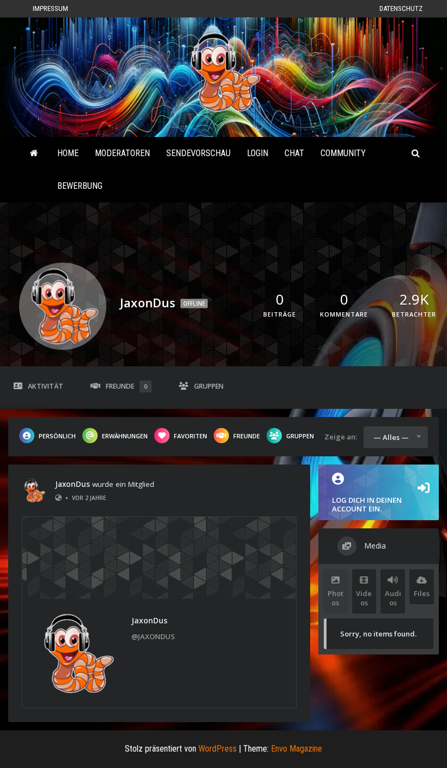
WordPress (217, 748)
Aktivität (45, 386)
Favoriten (190, 436)
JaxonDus (72, 484)
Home (67, 153)
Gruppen (209, 386)
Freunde (126, 386)
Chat (294, 153)
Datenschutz (400, 8)
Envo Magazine (296, 748)
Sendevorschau (198, 153)
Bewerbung (79, 186)
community (343, 153)
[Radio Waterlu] (34, 153)
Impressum (50, 8)
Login (257, 153)
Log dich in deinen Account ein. (367, 504)
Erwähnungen (125, 436)
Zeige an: (340, 436)
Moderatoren (122, 153)
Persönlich (57, 436)
